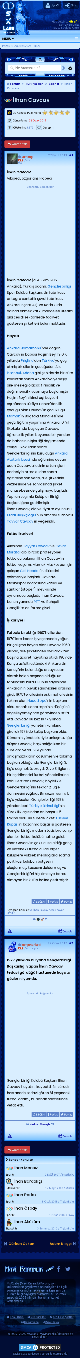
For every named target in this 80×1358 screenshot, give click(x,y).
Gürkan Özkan (21, 1243)
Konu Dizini (17, 1317)
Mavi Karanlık (30, 1283)
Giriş (73, 5)
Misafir (73, 21)
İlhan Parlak (25, 1194)
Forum (15, 84)
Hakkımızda (31, 1322)
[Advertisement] (40, 229)
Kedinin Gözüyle (40, 1124)
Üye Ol (54, 5)
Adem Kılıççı (61, 1243)
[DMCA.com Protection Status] (40, 1350)
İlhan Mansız (26, 1167)
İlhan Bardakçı (28, 1181)
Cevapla (67, 931)
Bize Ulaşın (52, 1322)
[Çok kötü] (45, 113)
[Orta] (56, 113)
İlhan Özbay (25, 1208)
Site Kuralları (38, 1317)
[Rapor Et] (10, 930)
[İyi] (61, 113)
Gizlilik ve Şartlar (63, 1317)
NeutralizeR (39, 1336)
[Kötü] (50, 113)
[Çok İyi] (67, 113)
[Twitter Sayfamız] (68, 1270)
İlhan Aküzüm (27, 1221)
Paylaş (53, 901)
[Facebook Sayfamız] (58, 1270)
